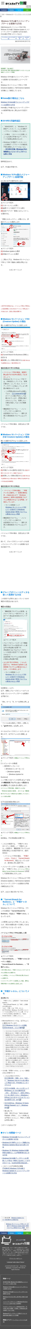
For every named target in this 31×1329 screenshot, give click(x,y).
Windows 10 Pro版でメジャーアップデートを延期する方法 (15, 1292)
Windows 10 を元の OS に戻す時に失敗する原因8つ (15, 1297)
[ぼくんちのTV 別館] (15, 1245)
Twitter (19, 10)
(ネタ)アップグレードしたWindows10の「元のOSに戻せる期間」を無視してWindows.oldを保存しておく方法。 (15, 1308)
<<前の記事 (19, 38)
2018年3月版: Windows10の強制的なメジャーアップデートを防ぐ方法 (15, 151)
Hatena (12, 10)
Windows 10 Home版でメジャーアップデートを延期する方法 (15, 1287)
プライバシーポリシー (15, 1258)
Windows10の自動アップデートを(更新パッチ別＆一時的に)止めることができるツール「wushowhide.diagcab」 (16, 1160)
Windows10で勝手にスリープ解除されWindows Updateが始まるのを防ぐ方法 (16, 1145)
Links (14, 1262)
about (18, 1262)
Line (27, 10)
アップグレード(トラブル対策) (8, 38)
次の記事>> (27, 38)
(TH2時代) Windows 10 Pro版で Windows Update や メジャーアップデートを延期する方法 (16, 1171)
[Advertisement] (15, 287)
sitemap (9, 1262)
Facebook (4, 10)
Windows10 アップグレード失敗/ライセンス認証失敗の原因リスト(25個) (15, 1314)
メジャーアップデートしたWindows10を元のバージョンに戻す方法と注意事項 (15, 1302)
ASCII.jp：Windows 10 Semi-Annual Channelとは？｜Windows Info (16, 1105)
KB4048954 (20, 394)
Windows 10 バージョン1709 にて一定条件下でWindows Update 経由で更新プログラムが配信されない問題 (17, 1225)
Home (22, 1262)
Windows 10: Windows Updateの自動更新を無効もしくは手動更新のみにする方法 (15, 1153)
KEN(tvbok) (9, 1267)
